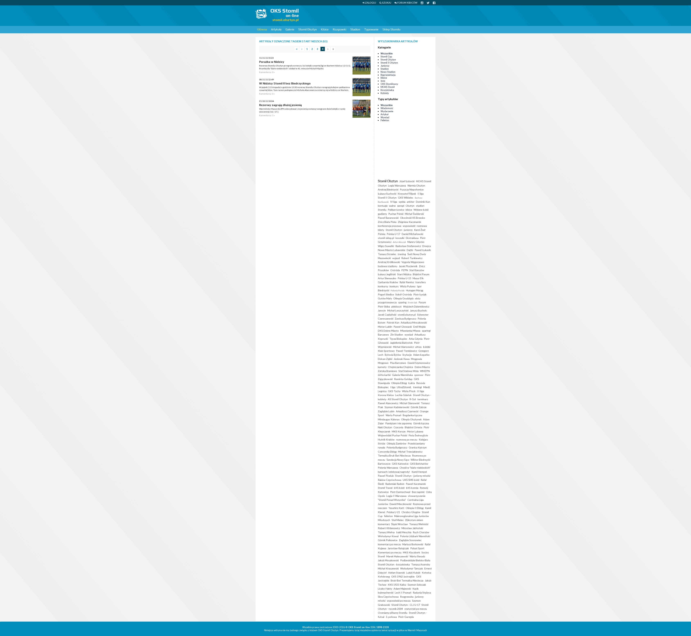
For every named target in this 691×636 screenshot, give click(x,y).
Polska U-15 (404, 278)
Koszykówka (387, 90)
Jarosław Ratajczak (398, 548)
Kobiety (385, 93)
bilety (381, 229)
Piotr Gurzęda (406, 616)
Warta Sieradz (417, 556)
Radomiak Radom (394, 483)
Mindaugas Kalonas (389, 419)
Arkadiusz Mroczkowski (414, 322)
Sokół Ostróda (403, 294)
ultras (418, 346)
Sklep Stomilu (391, 29)
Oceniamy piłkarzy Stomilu (392, 612)
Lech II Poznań (403, 592)
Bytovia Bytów (393, 354)
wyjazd (396, 258)
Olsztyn (410, 205)
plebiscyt (396, 306)
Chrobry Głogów (410, 512)
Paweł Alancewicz (388, 403)
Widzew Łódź (421, 209)
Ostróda (395, 270)
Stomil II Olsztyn (389, 62)
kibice (409, 209)
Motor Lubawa (415, 431)
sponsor (418, 374)
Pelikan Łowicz (396, 209)
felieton (388, 516)
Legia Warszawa (397, 185)
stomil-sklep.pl (386, 237)
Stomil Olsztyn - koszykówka (394, 564)
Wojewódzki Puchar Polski (392, 435)
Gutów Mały (385, 298)
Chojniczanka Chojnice (400, 366)
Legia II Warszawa (396, 495)
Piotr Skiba (384, 306)
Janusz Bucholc (418, 310)
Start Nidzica (404, 274)
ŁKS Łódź (399, 487)
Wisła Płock (408, 391)
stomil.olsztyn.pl (407, 314)
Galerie (290, 29)
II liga (420, 193)
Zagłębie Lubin (386, 411)
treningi (417, 387)
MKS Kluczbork (411, 552)
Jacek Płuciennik (408, 266)
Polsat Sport (417, 548)
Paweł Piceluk (386, 475)
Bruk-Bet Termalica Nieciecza (407, 580)
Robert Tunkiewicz (411, 258)
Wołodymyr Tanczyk (411, 568)
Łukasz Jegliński (387, 274)
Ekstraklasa (412, 237)
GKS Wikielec (405, 197)
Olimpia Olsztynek (411, 419)
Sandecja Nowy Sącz (398, 459)
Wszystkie (387, 53)
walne (392, 205)
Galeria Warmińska (402, 374)
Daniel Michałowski (412, 233)
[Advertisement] (369, 15)
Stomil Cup (386, 56)
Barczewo (383, 334)
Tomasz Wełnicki (418, 524)
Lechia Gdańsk (403, 395)
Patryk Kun (393, 322)
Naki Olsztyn (385, 427)
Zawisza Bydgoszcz (405, 318)
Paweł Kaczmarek (416, 483)
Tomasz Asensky (420, 564)
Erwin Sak (412, 302)
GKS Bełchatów (419, 463)
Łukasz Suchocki (387, 193)
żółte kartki (384, 374)
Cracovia (398, 427)
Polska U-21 (393, 512)
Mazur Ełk (418, 278)
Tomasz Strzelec (387, 254)
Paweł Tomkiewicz (406, 350)
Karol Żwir (420, 229)
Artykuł (385, 114)
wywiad (409, 334)
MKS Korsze (399, 431)
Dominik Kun (423, 201)
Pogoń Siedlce (386, 294)
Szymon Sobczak (417, 584)
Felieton (385, 120)
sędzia (402, 201)
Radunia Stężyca (422, 592)
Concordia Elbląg (387, 451)
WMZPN (425, 370)
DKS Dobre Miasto (388, 330)
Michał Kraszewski (388, 568)
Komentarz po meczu (389, 552)
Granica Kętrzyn (418, 447)
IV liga (393, 201)
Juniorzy (385, 65)
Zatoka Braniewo (387, 370)
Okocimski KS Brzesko (412, 217)
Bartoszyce (384, 463)
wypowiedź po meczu (399, 600)
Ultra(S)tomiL (404, 387)
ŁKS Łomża (412, 487)
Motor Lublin (385, 326)
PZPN (404, 270)
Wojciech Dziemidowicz (416, 306)
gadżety (382, 213)
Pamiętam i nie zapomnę (398, 423)
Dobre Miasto (422, 366)
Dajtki (410, 249)
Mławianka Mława (410, 330)
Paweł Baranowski (388, 217)
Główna (262, 29)
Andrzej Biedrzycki (388, 189)
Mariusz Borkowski (412, 544)
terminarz (422, 399)
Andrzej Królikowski (389, 262)
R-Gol (412, 399)
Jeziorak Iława (402, 358)
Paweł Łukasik (423, 249)
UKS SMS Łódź (411, 479)
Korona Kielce (386, 395)
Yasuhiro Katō (396, 507)
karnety (382, 366)
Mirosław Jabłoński (412, 528)
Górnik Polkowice (388, 540)
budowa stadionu (387, 266)
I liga (392, 387)
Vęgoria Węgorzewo (412, 262)
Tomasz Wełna (386, 532)
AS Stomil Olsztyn (398, 399)
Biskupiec (383, 387)
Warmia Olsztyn (416, 185)
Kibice (325, 29)
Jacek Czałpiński (387, 314)
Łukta (411, 383)
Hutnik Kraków (386, 439)
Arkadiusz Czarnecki (407, 411)
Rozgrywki (339, 29)
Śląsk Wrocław (399, 524)
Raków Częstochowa (389, 479)
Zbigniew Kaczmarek (409, 221)
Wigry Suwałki (386, 246)
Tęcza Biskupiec (398, 338)
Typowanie (371, 29)
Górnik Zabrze (418, 407)
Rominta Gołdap (403, 379)
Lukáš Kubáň (413, 572)
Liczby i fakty (385, 588)
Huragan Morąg (414, 290)
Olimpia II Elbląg (415, 507)
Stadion (355, 29)
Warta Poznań (393, 415)
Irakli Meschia (403, 532)
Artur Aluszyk (399, 242)
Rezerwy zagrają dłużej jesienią (280, 105)
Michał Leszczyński (397, 310)
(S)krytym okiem (414, 520)
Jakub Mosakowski (388, 560)
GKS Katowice (400, 463)
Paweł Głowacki (403, 326)
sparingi (426, 330)
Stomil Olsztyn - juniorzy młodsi (412, 475)
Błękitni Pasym (421, 274)
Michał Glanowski (409, 403)
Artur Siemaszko (387, 278)
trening (402, 254)
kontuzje (383, 205)
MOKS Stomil (388, 87)
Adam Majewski (402, 588)
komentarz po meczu (389, 544)
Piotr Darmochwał (400, 491)
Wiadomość (387, 108)
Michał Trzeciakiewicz (410, 451)
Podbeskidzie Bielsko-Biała (415, 560)
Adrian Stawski (396, 572)
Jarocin (382, 310)
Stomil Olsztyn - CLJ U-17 (405, 604)
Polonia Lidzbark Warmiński (415, 536)
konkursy (383, 286)
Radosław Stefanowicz (408, 246)
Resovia (420, 383)
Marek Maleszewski (397, 556)
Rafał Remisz (406, 282)
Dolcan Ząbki (385, 358)
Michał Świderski (414, 213)
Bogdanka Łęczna (412, 415)
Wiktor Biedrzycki (420, 459)
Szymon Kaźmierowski (397, 407)
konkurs (394, 286)
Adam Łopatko (421, 354)
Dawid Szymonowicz (419, 362)
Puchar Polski (395, 213)
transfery (420, 282)
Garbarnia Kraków (388, 282)
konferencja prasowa (389, 225)
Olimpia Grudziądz (403, 298)
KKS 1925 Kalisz (397, 584)
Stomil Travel (385, 487)
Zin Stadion (396, 334)
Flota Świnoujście (418, 435)
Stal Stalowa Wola (408, 370)
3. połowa (391, 616)
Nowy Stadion (388, 71)
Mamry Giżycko (415, 241)
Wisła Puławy (407, 286)
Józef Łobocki (407, 181)
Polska (381, 233)
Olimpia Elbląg (399, 383)
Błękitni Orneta (413, 427)
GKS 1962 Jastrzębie (403, 576)
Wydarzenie (387, 111)
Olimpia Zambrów (396, 443)
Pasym (422, 302)
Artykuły (276, 29)
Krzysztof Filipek (407, 193)
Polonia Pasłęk (398, 290)
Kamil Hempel (419, 471)
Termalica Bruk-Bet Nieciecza (394, 455)
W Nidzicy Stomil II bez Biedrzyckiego (285, 83)
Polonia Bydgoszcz (397, 447)
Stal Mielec (398, 520)
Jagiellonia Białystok (401, 342)
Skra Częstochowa (388, 596)
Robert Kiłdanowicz (389, 528)
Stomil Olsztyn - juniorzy (399, 229)
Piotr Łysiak (419, 294)
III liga (420, 391)
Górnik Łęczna (421, 423)
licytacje (407, 354)
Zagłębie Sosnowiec (410, 540)
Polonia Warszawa (388, 467)
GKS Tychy (394, 391)
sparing (402, 302)
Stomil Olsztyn (307, 29)
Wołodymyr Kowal (388, 536)
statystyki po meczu (415, 608)
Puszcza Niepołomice (412, 189)
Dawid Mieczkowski (400, 503)
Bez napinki (418, 491)
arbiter (410, 201)
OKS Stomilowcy (389, 83)
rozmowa (422, 225)
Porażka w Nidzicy (271, 62)
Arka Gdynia (416, 338)
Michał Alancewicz (403, 346)
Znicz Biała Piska (387, 221)
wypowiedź (409, 225)
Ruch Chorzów (421, 532)
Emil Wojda (419, 326)
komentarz (384, 524)
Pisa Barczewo (398, 362)
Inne (383, 80)
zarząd (400, 205)
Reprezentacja (388, 74)
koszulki (400, 237)
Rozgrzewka (407, 596)
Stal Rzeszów (416, 270)
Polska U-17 (393, 233)
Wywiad (385, 117)
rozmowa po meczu (406, 439)
